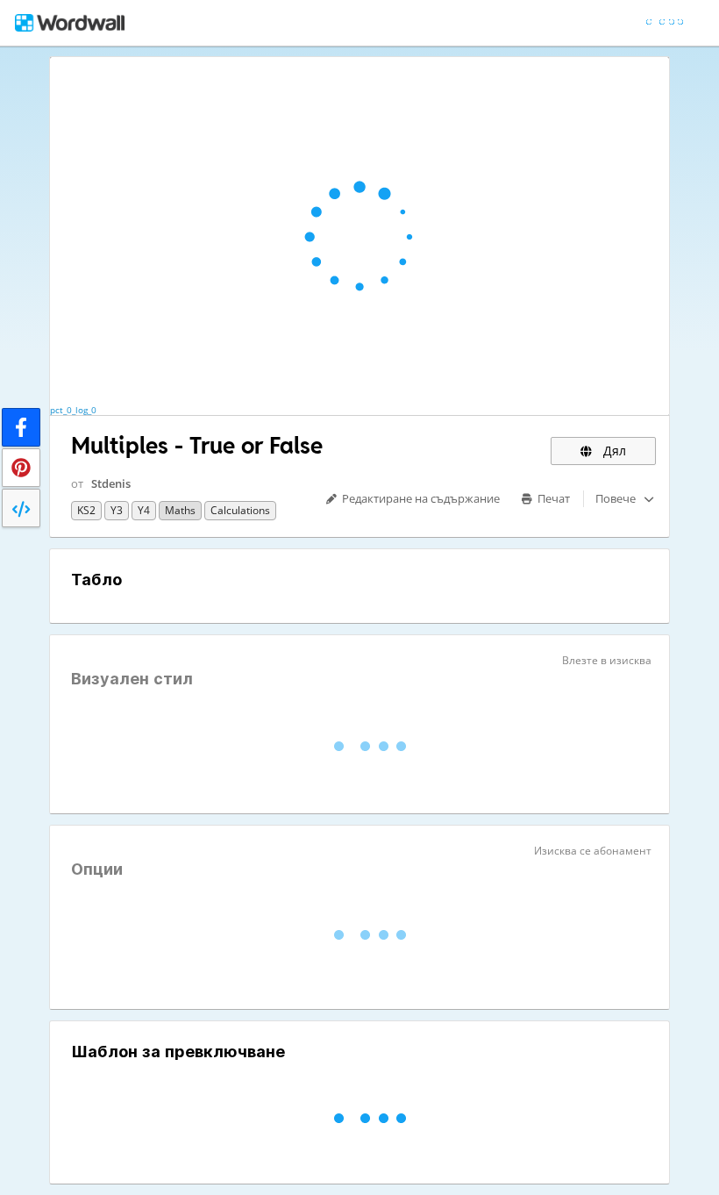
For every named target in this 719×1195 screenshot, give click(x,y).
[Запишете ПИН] (21, 467)
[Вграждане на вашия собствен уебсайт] (21, 508)
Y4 (144, 510)
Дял (613, 450)
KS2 (86, 510)
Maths (180, 510)
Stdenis (111, 483)
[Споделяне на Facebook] (21, 427)
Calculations (240, 510)
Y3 (116, 510)
